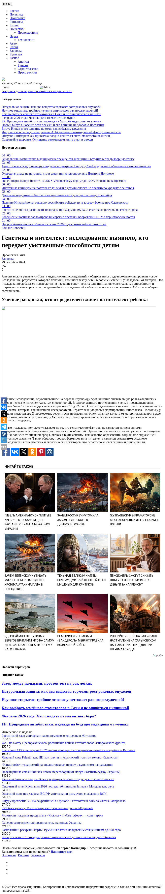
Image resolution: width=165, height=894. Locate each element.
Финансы (16, 21)
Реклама (23, 855)
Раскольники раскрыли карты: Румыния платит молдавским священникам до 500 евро (61, 830)
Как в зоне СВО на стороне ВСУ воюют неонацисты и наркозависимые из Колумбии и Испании (68, 750)
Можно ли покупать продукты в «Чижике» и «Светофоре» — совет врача (52, 815)
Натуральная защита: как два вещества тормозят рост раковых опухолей (51, 107)
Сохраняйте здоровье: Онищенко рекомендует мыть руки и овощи (47, 139)
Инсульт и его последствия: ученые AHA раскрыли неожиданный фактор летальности (61, 132)
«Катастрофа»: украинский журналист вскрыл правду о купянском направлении (57, 764)
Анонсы (23, 61)
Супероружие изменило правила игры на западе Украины (41, 822)
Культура (16, 54)
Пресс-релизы (27, 72)
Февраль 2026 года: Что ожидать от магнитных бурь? (38, 117)
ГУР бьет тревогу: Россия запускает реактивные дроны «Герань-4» (47, 808)
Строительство (28, 68)
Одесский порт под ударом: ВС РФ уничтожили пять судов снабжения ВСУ (54, 793)
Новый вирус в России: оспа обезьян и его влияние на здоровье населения (53, 125)
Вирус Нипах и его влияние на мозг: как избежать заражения (44, 128)
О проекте (9, 855)
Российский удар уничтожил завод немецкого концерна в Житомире (49, 735)
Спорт (14, 47)
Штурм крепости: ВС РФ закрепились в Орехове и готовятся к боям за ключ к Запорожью (64, 801)
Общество (17, 29)
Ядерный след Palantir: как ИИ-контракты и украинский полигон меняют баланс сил (60, 757)
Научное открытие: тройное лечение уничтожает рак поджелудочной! (50, 110)
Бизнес (14, 25)
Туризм (23, 65)
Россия (14, 10)
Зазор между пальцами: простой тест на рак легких (37, 91)
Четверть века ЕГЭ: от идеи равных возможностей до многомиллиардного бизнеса (59, 837)
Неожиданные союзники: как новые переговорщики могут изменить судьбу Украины (61, 772)
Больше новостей (13, 228)
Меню (6, 3)
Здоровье (16, 50)
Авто (13, 43)
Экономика (17, 18)
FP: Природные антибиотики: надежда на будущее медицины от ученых (51, 121)
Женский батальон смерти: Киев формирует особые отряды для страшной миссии (58, 779)
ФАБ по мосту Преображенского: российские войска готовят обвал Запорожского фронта (63, 743)
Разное (14, 58)
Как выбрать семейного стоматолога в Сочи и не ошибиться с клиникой (51, 114)
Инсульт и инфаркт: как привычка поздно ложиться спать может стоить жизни (56, 136)
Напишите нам (61, 851)
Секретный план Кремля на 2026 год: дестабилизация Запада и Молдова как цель (58, 786)
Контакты (38, 855)
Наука (14, 36)
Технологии (26, 39)
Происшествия (28, 32)
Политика (16, 14)
